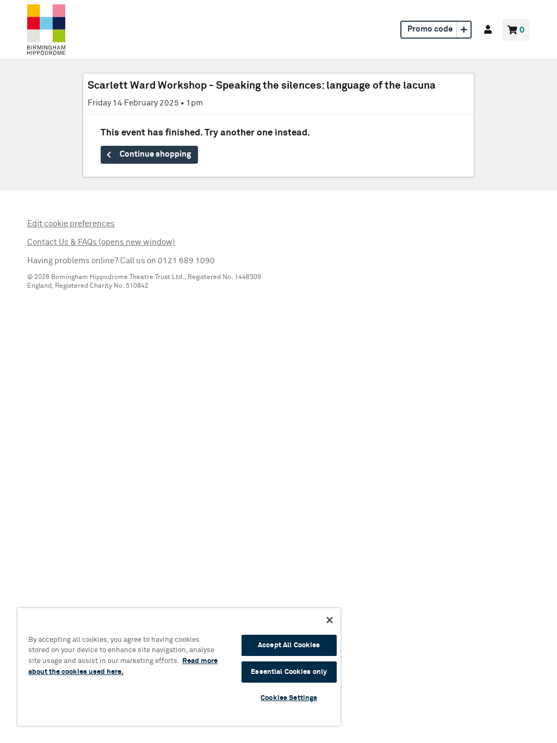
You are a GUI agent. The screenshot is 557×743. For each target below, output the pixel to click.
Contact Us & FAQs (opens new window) (101, 242)
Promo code (430, 29)
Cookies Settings (289, 698)
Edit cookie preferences (71, 224)
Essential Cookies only (289, 672)
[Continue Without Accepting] (329, 620)
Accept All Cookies (289, 645)
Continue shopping (155, 154)
